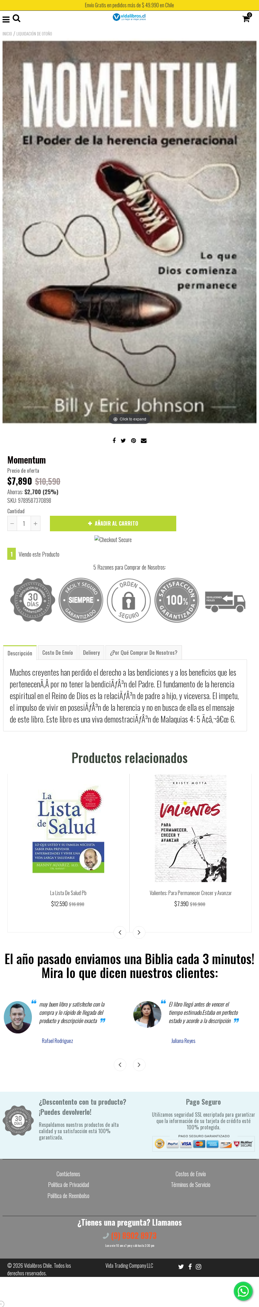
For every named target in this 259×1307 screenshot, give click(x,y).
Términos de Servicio (190, 1184)
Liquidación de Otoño (34, 33)
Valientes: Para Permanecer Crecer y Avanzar (191, 893)
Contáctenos (68, 1174)
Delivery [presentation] (91, 652)
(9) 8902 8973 (133, 1235)
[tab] (20, 652)
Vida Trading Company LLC (129, 1265)
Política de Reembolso (68, 1195)
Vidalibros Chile (38, 1265)
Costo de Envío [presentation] (57, 652)
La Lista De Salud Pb (68, 893)
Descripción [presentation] (20, 653)
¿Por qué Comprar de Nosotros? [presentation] (144, 652)
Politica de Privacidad (68, 1184)
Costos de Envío (191, 1174)
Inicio (7, 33)
